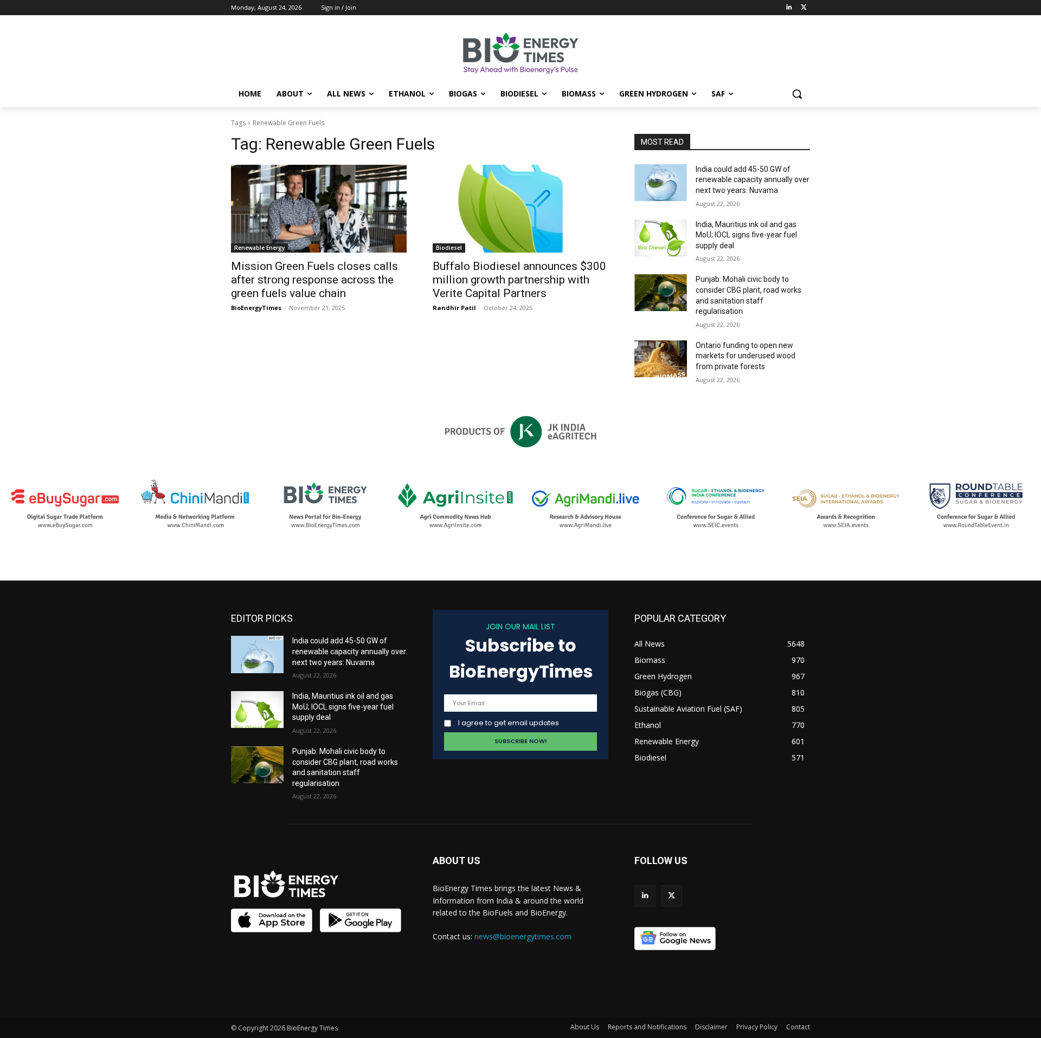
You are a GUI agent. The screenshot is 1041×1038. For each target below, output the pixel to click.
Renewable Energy (259, 248)
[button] (797, 94)
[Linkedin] (788, 8)
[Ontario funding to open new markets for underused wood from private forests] (660, 358)
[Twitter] (804, 8)
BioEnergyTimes (256, 308)
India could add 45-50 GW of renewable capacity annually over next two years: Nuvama (752, 180)
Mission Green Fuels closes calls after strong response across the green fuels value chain (314, 280)
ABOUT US (456, 860)
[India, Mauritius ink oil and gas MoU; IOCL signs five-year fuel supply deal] (660, 238)
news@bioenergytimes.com (522, 936)
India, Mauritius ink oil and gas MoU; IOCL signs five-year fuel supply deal (746, 235)
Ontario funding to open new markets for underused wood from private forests (745, 356)
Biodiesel (449, 248)
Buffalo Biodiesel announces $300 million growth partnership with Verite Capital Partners (519, 280)
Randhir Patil (454, 308)
